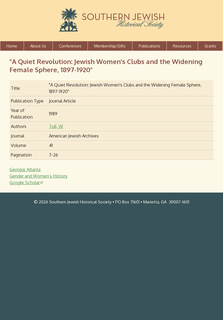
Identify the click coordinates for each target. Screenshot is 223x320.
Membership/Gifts (110, 46)
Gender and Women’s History (38, 176)
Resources (182, 46)
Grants (210, 46)
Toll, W (56, 126)
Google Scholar (26, 182)
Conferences (70, 46)
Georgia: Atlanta (25, 169)
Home (12, 46)
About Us (38, 46)
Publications (149, 46)
